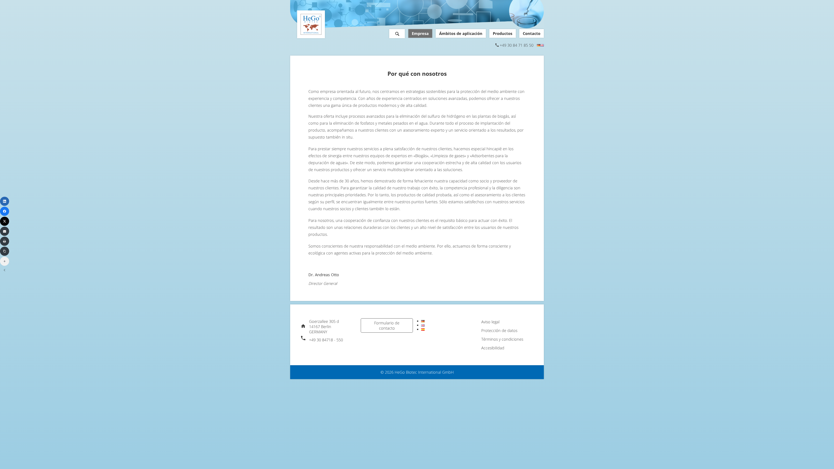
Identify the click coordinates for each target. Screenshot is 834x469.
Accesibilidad (492, 347)
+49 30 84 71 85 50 (516, 45)
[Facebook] (4, 211)
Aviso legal (490, 321)
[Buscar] (397, 33)
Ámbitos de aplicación (460, 33)
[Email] (4, 231)
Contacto (531, 33)
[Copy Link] (4, 251)
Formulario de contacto (386, 325)
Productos (502, 33)
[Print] (4, 241)
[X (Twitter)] (4, 221)
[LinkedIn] (4, 201)
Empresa (420, 33)
